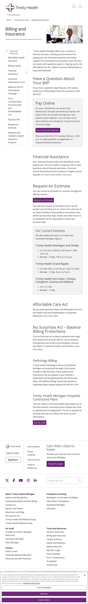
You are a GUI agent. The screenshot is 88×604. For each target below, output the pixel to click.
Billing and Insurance (56, 535)
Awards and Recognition (16, 497)
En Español (52, 561)
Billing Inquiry (14, 65)
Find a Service (33, 459)
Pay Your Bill (14, 119)
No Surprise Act (12, 515)
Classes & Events (54, 539)
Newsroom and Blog (14, 512)
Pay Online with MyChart (47, 130)
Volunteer (51, 508)
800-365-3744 (72, 384)
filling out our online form (59, 209)
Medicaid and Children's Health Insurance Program (16, 137)
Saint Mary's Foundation (58, 501)
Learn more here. (50, 316)
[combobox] (65, 480)
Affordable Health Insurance (16, 59)
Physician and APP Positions (18, 558)
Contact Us (10, 505)
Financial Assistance (13, 72)
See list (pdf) (39, 422)
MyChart (13, 459)
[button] (81, 5)
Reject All (44, 594)
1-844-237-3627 (12, 453)
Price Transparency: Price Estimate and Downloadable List (15, 106)
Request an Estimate (13, 126)
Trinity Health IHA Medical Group (20, 519)
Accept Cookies (44, 600)
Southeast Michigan (56, 505)
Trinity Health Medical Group (18, 523)
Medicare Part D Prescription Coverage (15, 90)
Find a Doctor (33, 446)
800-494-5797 (52, 136)
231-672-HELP (46, 250)
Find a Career (11, 551)
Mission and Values (14, 508)
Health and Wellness (56, 543)
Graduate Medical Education (18, 555)
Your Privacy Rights (44, 588)
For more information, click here (56, 174)
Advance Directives (55, 532)
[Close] (84, 575)
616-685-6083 (46, 268)
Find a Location (31, 453)
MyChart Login (53, 550)
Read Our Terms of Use (31, 583)
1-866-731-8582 (72, 268)
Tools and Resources (14, 52)
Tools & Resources (32, 466)
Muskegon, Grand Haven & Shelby (62, 497)
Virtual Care (52, 565)
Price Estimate (53, 554)
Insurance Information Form (16, 80)
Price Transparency (55, 557)
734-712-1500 (46, 287)
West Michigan (12, 542)
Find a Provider (55, 463)
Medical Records (54, 546)
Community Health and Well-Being (21, 501)
